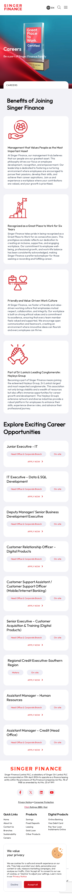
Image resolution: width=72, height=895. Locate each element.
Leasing (29, 826)
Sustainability (9, 834)
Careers (11, 85)
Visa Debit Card (55, 823)
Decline (14, 884)
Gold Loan (31, 830)
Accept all (33, 884)
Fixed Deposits (32, 823)
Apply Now (34, 461)
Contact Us (8, 826)
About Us (7, 823)
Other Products (33, 834)
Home (6, 819)
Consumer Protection (44, 802)
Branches (7, 830)
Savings (29, 819)
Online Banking (55, 819)
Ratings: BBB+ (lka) (36, 807)
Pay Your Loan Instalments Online (57, 828)
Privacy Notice (20, 876)
